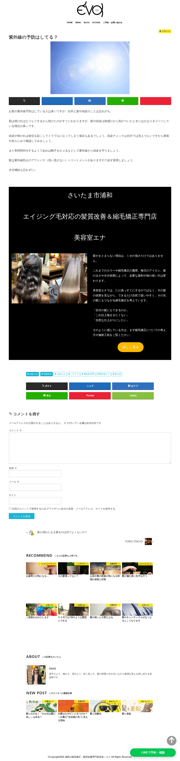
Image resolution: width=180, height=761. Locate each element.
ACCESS (96, 22)
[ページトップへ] (171, 741)
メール (14, 481)
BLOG (87, 22)
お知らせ (33, 374)
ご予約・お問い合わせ (112, 22)
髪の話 (118, 374)
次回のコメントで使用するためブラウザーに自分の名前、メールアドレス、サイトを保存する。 (65, 508)
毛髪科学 (47, 374)
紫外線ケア (104, 374)
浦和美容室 (89, 374)
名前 (13, 468)
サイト (12, 495)
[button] (49, 278)
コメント (15, 430)
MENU (78, 22)
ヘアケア (74, 374)
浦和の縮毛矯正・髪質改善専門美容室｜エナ (88, 757)
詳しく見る (130, 347)
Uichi (52, 668)
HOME (70, 22)
